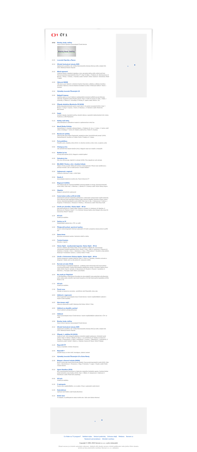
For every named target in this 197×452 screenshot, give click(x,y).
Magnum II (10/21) (63, 183)
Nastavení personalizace (92, 439)
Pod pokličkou (62, 141)
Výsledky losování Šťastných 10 (68, 91)
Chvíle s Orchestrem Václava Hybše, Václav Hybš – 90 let (77, 256)
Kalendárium (61, 390)
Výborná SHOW (62, 82)
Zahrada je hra (62, 158)
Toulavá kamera (62, 240)
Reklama (121, 436)
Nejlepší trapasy (62, 95)
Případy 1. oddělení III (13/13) (67, 334)
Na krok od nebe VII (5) (65, 264)
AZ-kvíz (59, 215)
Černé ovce (61, 289)
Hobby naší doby (63, 120)
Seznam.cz (129, 436)
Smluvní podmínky (100, 436)
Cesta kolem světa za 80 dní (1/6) (68, 196)
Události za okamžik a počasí (67, 308)
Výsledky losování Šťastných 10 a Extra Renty (73, 356)
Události (60, 314)
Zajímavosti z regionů (64, 171)
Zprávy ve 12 (61, 221)
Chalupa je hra (62, 147)
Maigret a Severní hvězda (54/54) (68, 360)
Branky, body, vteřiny (64, 42)
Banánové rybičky (63, 134)
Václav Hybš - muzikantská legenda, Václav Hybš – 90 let (77, 246)
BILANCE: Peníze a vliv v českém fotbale (71, 164)
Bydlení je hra (62, 152)
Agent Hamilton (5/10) (64, 369)
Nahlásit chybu (87, 436)
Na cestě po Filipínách (65, 274)
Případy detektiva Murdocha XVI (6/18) (70, 104)
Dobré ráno (61, 396)
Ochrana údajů (112, 436)
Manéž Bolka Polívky (64, 126)
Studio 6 (60, 177)
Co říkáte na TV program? (72, 436)
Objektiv (60, 190)
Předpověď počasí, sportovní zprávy (70, 227)
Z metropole (61, 384)
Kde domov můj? (63, 302)
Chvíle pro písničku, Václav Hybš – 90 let (71, 206)
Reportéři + (61, 351)
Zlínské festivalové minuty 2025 (68, 64)
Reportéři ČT (61, 345)
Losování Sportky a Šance (66, 60)
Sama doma (61, 234)
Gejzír (59, 113)
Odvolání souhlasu (108, 439)
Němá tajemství (62, 71)
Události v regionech (64, 295)
